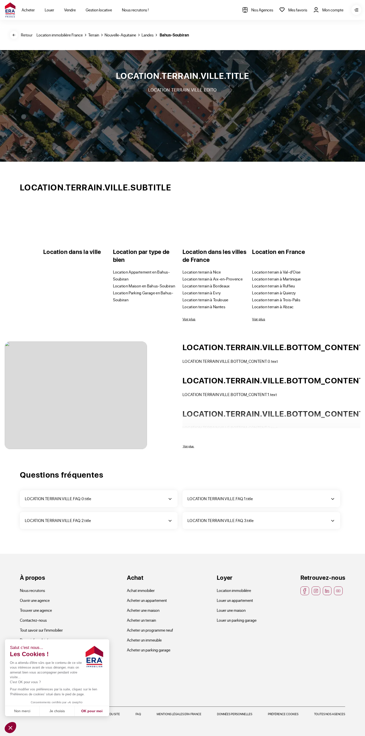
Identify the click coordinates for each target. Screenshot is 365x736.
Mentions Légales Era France (179, 714)
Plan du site (111, 714)
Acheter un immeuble (144, 640)
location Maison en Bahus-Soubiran (144, 285)
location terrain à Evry (201, 292)
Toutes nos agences (329, 714)
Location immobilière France (59, 34)
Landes (147, 34)
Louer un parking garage (236, 620)
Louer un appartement (235, 600)
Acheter (28, 9)
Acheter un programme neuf (150, 630)
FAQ (138, 714)
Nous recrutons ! (135, 9)
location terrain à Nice (201, 272)
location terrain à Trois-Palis (276, 299)
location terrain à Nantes (203, 306)
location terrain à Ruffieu (273, 285)
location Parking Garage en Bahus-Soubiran (143, 296)
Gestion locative (99, 9)
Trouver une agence (36, 610)
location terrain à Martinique (276, 278)
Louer (49, 9)
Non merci (22, 711)
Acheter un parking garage (148, 649)
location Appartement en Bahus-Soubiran (141, 275)
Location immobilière (234, 590)
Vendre (70, 9)
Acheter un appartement (147, 600)
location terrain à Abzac (272, 306)
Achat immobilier (141, 590)
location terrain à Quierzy (274, 292)
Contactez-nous (33, 620)
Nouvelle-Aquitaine (120, 34)
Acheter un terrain (141, 620)
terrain (93, 34)
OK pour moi (92, 711)
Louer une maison (231, 610)
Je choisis (57, 711)
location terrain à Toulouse (205, 299)
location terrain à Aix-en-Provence (212, 278)
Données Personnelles (234, 714)
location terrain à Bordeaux (206, 285)
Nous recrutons (32, 590)
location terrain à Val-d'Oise (276, 272)
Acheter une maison (143, 610)
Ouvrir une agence (35, 600)
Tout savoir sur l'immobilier (41, 630)
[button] (10, 728)
